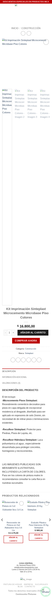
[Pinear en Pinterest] (33, 360)
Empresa (28, 584)
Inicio (14, 28)
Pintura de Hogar (12, 584)
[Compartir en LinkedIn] (39, 360)
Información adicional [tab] (14, 377)
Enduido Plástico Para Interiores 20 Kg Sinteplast (38, 525)
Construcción (31, 28)
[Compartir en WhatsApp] (13, 360)
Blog (20, 587)
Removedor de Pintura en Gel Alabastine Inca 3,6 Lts (13, 526)
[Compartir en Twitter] (23, 360)
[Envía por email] (28, 360)
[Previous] (6, 62)
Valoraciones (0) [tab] (11, 383)
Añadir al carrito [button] (13, 539)
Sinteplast (29, 353)
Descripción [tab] (9, 371)
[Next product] (23, 33)
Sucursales (41, 584)
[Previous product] (29, 33)
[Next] (45, 62)
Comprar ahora (26, 340)
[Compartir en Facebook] (18, 360)
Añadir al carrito (33, 332)
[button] (4, 9)
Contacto (30, 587)
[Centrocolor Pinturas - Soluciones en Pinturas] (26, 9)
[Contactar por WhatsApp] (45, 591)
